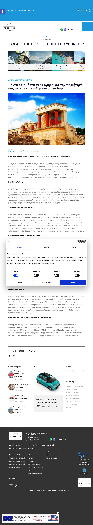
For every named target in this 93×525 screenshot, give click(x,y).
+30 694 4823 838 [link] (11, 10)
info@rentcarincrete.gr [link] (27, 10)
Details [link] (46, 247)
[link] (2, 11)
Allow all (73, 282)
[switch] (36, 275)
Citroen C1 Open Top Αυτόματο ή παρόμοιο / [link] (47, 401)
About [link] (74, 247)
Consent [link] (19, 247)
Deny (20, 282)
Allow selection (46, 282)
